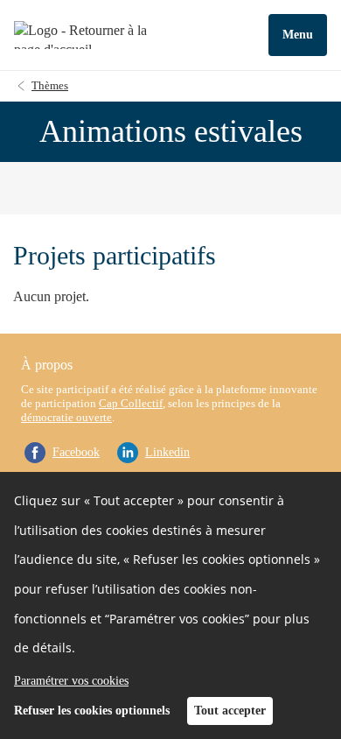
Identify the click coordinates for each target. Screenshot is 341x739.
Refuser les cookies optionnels (92, 710)
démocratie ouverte (66, 417)
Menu (297, 34)
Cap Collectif (131, 403)
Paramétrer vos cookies (71, 680)
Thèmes (49, 85)
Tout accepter (230, 710)
